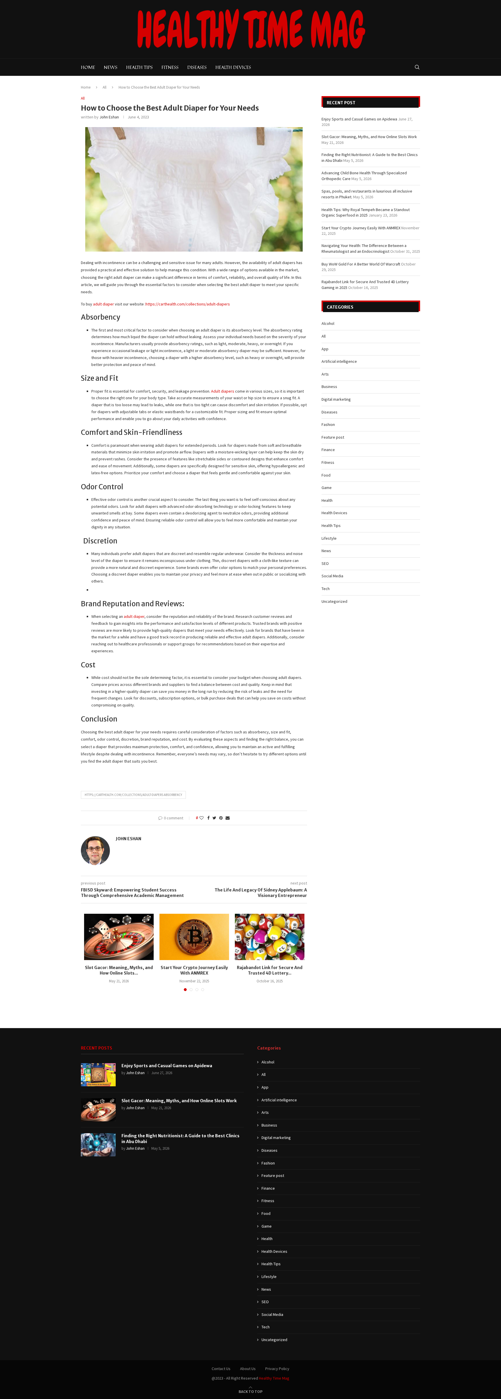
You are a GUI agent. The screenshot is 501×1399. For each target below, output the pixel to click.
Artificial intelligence (339, 361)
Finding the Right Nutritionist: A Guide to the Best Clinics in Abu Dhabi (180, 1138)
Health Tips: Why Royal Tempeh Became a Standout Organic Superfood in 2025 (366, 212)
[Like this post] (201, 818)
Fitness (170, 67)
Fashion (328, 424)
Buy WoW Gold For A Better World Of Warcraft (361, 264)
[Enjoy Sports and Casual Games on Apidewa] (98, 1074)
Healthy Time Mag (274, 1378)
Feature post (333, 437)
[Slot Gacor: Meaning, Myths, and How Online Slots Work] (119, 937)
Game (327, 487)
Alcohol (328, 323)
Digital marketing (336, 399)
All (104, 87)
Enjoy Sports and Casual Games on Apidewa (359, 119)
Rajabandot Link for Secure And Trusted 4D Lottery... (269, 970)
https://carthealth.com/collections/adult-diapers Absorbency (133, 795)
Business (329, 386)
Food (326, 475)
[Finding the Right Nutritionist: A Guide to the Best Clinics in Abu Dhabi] (98, 1144)
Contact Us (221, 1368)
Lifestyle (329, 538)
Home (88, 67)
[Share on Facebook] (208, 818)
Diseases (197, 67)
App (325, 348)
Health (327, 500)
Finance (328, 449)
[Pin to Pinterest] (221, 818)
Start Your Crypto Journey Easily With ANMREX (194, 970)
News (110, 67)
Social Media (332, 575)
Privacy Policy (277, 1368)
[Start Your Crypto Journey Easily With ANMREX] (194, 937)
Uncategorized (334, 601)
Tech (326, 588)
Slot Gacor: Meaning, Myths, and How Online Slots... (119, 970)
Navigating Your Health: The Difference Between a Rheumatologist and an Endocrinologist (364, 248)
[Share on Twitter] (214, 818)
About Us (248, 1368)
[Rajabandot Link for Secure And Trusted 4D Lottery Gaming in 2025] (269, 937)
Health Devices (233, 67)
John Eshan (109, 117)
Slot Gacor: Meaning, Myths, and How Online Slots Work (369, 136)
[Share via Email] (228, 818)
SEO (325, 563)
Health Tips (139, 67)
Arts (325, 374)
